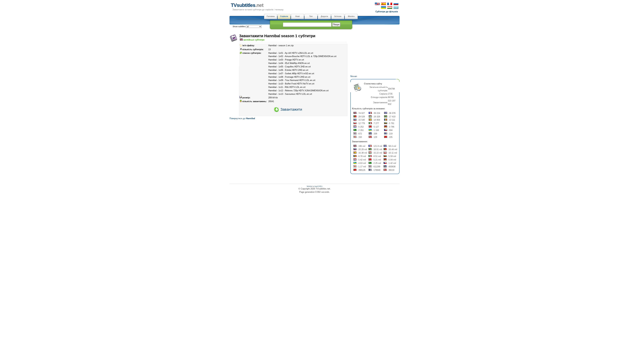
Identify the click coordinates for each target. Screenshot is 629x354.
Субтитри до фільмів (386, 11)
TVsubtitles (247, 5)
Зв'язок (337, 16)
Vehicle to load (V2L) (314, 186)
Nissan (353, 76)
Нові (297, 16)
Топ (311, 16)
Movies (351, 16)
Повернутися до (242, 118)
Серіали (284, 16)
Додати (324, 16)
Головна (271, 16)
